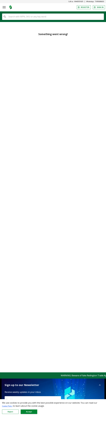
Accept (29, 411)
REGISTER (85, 7)
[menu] (4, 7)
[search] (4, 17)
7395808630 (99, 2)
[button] (53, 385)
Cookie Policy (7, 406)
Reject (10, 411)
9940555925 (78, 2)
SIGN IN (100, 7)
